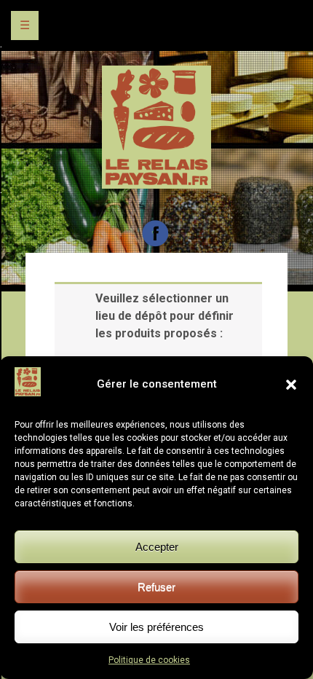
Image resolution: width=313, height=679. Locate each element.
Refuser (156, 587)
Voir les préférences (156, 627)
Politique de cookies (149, 660)
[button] (291, 384)
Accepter (156, 547)
